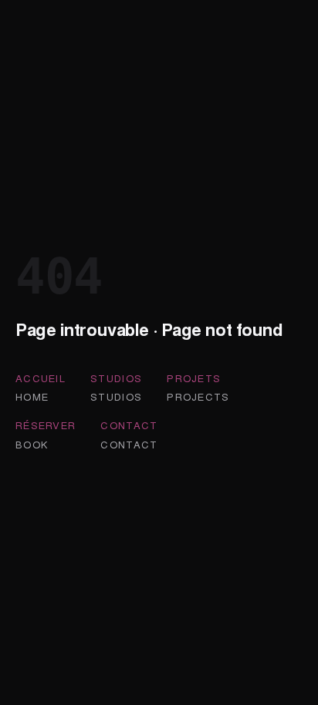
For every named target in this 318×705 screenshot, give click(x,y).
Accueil (40, 378)
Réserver (45, 425)
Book (31, 444)
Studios (116, 378)
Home (32, 396)
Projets (194, 378)
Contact (128, 425)
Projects (198, 396)
